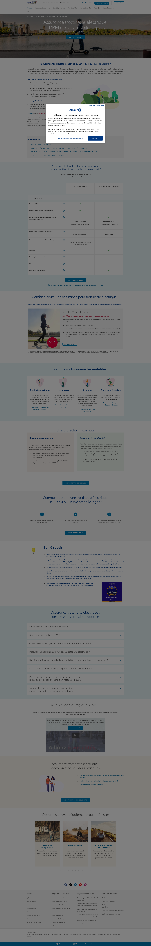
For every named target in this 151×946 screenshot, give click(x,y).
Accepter (95, 138)
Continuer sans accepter (96, 106)
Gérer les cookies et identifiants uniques (70, 138)
